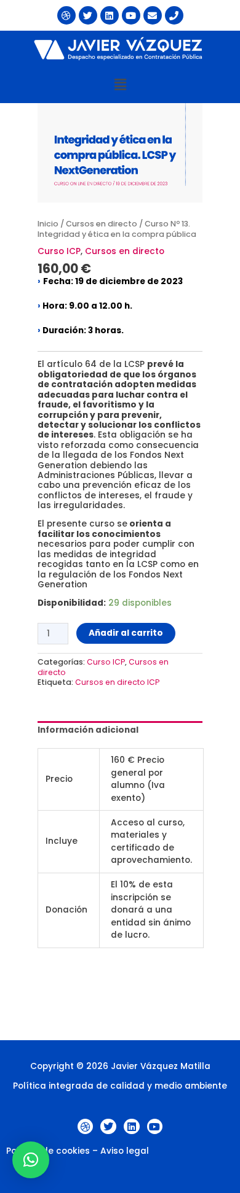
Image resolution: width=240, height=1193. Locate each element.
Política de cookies (48, 1151)
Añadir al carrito (126, 633)
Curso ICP (59, 251)
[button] (120, 84)
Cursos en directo (101, 223)
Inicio (48, 223)
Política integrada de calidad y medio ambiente (120, 1086)
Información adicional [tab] (88, 730)
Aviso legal (124, 1151)
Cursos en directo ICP (117, 682)
